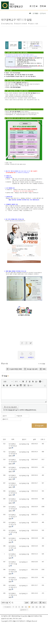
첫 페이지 (8, 607)
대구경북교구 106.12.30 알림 (13, 572)
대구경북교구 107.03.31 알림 (13, 469)
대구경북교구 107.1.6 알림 (13, 564)
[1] (13, 471)
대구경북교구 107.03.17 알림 (13, 485)
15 (40, 607)
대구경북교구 (23, 562)
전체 (42, 6)
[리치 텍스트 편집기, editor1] (24, 394)
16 (44, 607)
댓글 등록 (40, 426)
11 (26, 607)
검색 (26, 603)
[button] (8, 381)
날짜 (34, 439)
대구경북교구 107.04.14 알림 (13, 454)
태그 (43, 603)
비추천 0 (30, 357)
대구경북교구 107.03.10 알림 (13, 493)
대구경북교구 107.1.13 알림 (16, 19)
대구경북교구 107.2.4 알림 (13, 532)
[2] (13, 456)
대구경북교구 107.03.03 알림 (13, 501)
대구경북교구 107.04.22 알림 (13, 446)
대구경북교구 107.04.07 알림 (13, 462)
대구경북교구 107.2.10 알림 (12, 524)
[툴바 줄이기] (45, 386)
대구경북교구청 (8, 24)
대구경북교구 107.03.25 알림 (13, 477)
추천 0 (22, 357)
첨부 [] (5, 364)
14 (36, 607)
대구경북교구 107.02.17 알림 (13, 517)
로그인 (32, 6)
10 (22, 607)
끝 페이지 (23, 609)
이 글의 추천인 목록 (15, 369)
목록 (44, 369)
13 (33, 607)
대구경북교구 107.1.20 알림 (12, 548)
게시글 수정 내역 (32, 369)
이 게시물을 (41, 363)
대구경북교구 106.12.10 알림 (13, 595)
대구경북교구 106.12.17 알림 (13, 587)
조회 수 (43, 439)
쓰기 (35, 603)
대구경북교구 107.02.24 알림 (13, 509)
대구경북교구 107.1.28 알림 (12, 540)
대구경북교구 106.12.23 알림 (13, 580)
